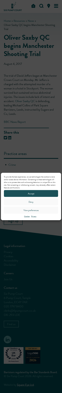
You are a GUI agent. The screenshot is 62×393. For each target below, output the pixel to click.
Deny (31, 201)
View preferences (31, 210)
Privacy (33, 216)
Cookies (27, 216)
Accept (31, 193)
